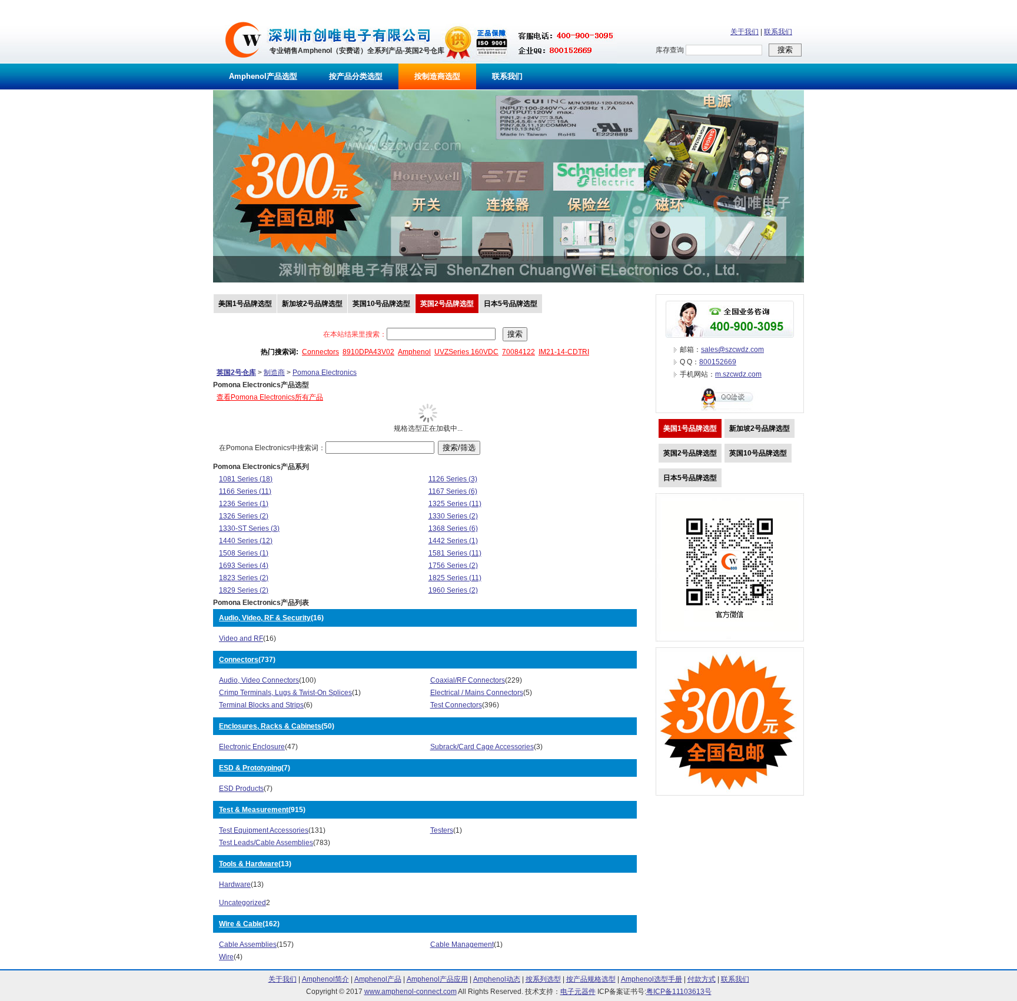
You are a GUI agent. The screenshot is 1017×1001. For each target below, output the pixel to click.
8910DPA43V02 (368, 352)
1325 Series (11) (454, 504)
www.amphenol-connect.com (410, 991)
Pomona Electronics (325, 372)
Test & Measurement (253, 810)
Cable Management (462, 944)
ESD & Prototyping (250, 768)
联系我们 (778, 32)
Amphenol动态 (496, 979)
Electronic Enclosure (252, 747)
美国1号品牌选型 (245, 304)
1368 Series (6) (453, 528)
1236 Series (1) (243, 504)
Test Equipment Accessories (263, 830)
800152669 (717, 362)
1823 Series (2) (243, 578)
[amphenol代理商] (243, 61)
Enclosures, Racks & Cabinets (270, 726)
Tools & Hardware (248, 864)
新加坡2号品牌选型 (312, 304)
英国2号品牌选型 (447, 304)
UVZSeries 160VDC (466, 352)
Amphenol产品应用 (437, 979)
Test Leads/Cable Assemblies (266, 843)
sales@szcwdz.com (732, 349)
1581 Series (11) (454, 553)
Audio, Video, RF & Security (265, 618)
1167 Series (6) (452, 491)
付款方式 (701, 979)
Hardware (235, 884)
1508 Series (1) (243, 553)
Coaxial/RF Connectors (467, 680)
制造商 (274, 372)
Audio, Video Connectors (259, 680)
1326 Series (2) (243, 516)
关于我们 (744, 32)
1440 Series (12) (245, 541)
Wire (226, 957)
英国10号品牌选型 (381, 304)
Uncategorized (242, 903)
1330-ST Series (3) (249, 528)
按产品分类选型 (356, 76)
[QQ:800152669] (730, 410)
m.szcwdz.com (738, 374)
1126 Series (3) (452, 479)
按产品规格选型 (591, 979)
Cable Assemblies (248, 944)
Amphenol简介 (325, 979)
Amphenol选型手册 (651, 979)
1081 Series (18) (245, 479)
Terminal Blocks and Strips (261, 705)
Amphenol (414, 352)
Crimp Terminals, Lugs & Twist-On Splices (285, 693)
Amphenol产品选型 (263, 76)
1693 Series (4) (243, 565)
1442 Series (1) (453, 541)
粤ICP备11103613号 (679, 991)
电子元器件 (578, 991)
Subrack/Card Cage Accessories (482, 747)
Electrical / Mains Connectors (476, 693)
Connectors (320, 352)
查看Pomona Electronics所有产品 (270, 397)
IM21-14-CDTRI (564, 352)
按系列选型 (543, 979)
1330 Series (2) (453, 516)
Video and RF (241, 638)
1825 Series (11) (454, 578)
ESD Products (241, 788)
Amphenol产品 (377, 979)
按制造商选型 (437, 76)
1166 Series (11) (245, 491)
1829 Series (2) (243, 590)
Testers (441, 830)
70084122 (518, 352)
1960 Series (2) (453, 590)
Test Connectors (456, 705)
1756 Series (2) (453, 565)
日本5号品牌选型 (510, 304)
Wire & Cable (240, 924)
